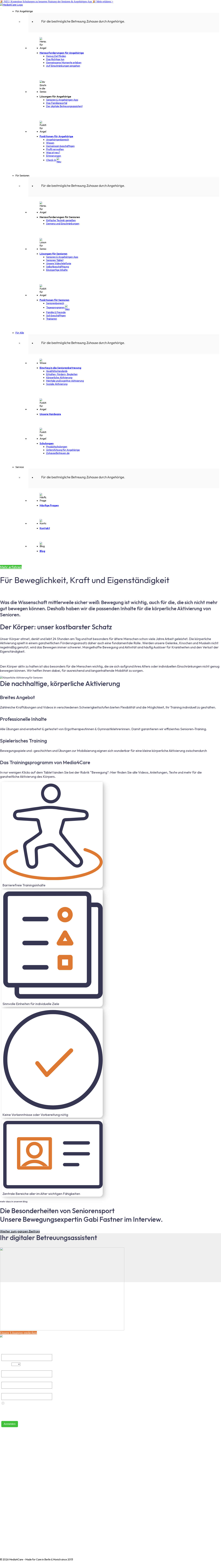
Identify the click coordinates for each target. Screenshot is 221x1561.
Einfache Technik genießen (61, 220)
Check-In (51, 160)
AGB (2, 1505)
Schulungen (47, 443)
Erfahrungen (7, 1482)
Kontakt (45, 528)
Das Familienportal (56, 103)
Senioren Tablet (54, 260)
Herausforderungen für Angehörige (62, 52)
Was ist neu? (53, 152)
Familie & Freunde (56, 312)
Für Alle (19, 332)
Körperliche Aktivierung (59, 377)
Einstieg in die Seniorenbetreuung (60, 367)
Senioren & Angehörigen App (62, 99)
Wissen (50, 142)
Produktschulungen (56, 446)
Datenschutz (7, 1515)
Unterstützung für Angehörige (63, 449)
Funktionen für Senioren (54, 300)
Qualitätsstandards (56, 371)
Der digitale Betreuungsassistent (64, 106)
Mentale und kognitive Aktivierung (65, 380)
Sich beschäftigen (56, 315)
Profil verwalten (55, 149)
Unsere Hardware (50, 414)
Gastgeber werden (10, 1476)
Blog (42, 551)
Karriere (4, 1487)
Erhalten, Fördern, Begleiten (61, 374)
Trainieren (51, 318)
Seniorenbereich (55, 303)
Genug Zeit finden (56, 56)
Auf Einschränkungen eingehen (63, 65)
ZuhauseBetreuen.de (58, 453)
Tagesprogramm (55, 307)
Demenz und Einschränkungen (62, 223)
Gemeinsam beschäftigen (60, 146)
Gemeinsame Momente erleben (63, 62)
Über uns (5, 1453)
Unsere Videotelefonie (58, 263)
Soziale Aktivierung (56, 384)
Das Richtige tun (55, 59)
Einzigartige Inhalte (57, 269)
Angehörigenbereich (57, 139)
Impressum (6, 1510)
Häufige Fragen (49, 505)
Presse (4, 1492)
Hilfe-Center (7, 1448)
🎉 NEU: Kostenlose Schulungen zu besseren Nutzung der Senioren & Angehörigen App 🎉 (56, 1)
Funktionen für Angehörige (56, 136)
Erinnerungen (53, 155)
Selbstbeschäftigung (57, 266)
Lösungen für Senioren (53, 253)
